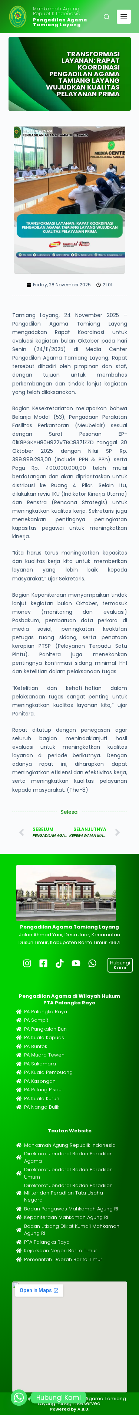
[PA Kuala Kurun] (18, 1098)
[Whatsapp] (19, 1397)
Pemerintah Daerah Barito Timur (63, 1259)
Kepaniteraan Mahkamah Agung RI (66, 1217)
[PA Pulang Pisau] (18, 1089)
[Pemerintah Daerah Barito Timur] (18, 1259)
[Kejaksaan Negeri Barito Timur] (18, 1250)
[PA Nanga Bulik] (18, 1107)
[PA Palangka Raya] (18, 1011)
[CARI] (106, 17)
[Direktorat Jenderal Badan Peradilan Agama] (18, 1157)
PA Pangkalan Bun (45, 1028)
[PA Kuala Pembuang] (18, 1072)
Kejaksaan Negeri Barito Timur (60, 1250)
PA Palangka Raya (45, 1011)
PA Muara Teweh (44, 1054)
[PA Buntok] (18, 1046)
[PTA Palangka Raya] (18, 1242)
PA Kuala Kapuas (44, 1037)
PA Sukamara (40, 1063)
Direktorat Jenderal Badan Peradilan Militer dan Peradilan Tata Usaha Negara (68, 1192)
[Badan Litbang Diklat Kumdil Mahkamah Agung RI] (18, 1230)
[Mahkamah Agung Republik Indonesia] (18, 1145)
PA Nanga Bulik (41, 1107)
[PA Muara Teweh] (18, 1055)
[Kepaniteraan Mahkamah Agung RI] (18, 1217)
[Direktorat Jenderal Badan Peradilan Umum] (18, 1173)
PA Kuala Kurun (41, 1098)
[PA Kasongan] (18, 1081)
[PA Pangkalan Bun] (18, 1029)
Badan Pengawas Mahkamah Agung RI (71, 1208)
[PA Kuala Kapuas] (18, 1037)
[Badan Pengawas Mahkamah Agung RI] (18, 1209)
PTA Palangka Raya (47, 1242)
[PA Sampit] (18, 1020)
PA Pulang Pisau (43, 1089)
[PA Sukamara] (18, 1064)
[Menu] (124, 17)
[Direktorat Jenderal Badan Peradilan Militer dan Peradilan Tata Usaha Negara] (18, 1193)
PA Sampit (36, 1020)
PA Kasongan (40, 1081)
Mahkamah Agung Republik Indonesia (57, 11)
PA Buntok (35, 1046)
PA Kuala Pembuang (48, 1072)
